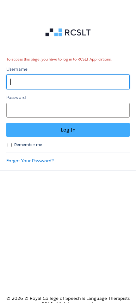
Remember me (28, 144)
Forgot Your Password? (30, 161)
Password (16, 97)
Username (17, 69)
